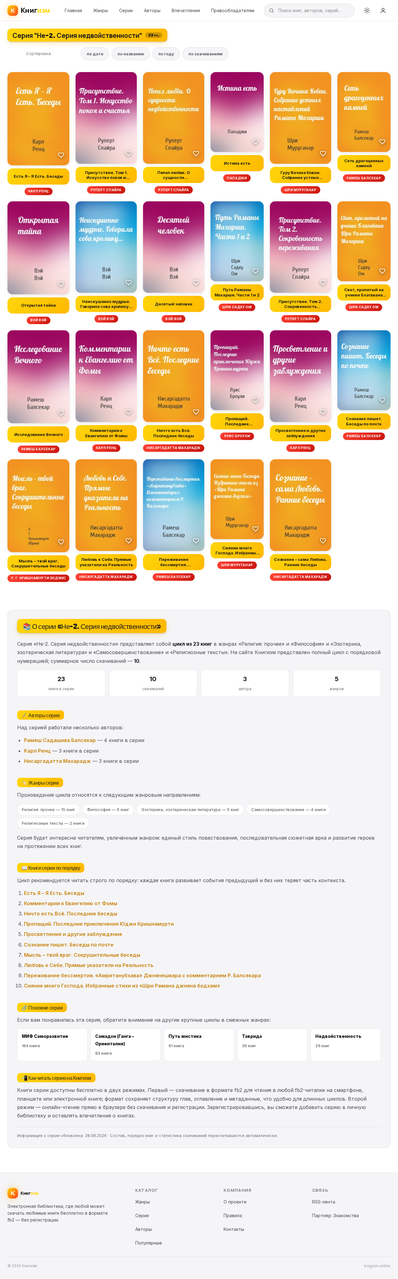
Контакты (234, 1229)
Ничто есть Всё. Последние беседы (70, 913)
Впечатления (186, 10)
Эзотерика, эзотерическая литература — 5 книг (190, 809)
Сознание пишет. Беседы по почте (68, 945)
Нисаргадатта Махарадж (57, 761)
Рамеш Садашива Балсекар (60, 740)
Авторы (152, 10)
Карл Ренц (37, 751)
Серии (126, 10)
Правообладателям (232, 10)
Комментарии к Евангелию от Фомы (70, 903)
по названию (131, 53)
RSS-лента (323, 1201)
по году (166, 53)
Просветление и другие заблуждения (73, 934)
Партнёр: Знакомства (335, 1215)
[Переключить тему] (366, 10)
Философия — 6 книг (108, 809)
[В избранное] (61, 154)
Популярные (148, 1242)
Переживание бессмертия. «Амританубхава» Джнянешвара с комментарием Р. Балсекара (142, 975)
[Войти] (383, 10)
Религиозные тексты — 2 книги (53, 823)
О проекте (235, 1201)
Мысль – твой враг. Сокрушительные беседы (82, 955)
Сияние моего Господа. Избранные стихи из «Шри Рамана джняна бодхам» (122, 986)
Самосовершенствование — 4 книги (288, 809)
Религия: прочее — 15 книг (48, 809)
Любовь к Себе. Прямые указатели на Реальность (89, 965)
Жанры (100, 10)
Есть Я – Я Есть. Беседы (54, 893)
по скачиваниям (205, 53)
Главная (73, 10)
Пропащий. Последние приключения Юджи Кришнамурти (99, 924)
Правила (233, 1215)
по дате (95, 53)
